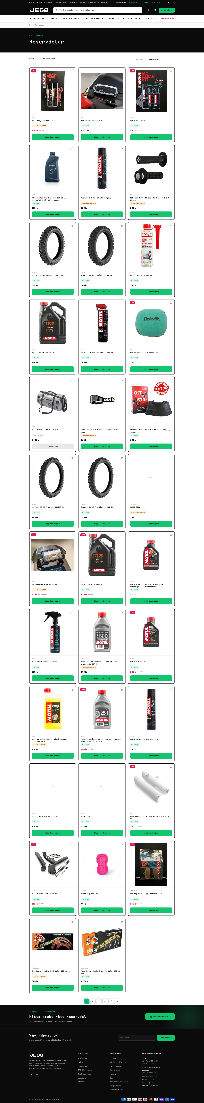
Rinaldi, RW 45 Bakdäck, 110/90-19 (47, 275)
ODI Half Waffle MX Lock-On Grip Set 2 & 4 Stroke (149, 199)
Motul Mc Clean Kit (138, 121)
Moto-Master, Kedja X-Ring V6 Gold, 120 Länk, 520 (101, 972)
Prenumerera (165, 1038)
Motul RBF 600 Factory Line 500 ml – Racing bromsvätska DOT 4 (101, 663)
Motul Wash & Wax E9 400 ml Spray (96, 198)
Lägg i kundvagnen (52, 137)
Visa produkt (53, 446)
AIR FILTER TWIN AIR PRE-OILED (144, 352)
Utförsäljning (167, 19)
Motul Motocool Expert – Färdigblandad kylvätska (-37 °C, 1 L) (49, 740)
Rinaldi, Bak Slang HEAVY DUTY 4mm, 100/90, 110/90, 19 (150, 431)
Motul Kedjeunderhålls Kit (43, 121)
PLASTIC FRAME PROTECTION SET (45, 894)
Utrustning (82, 1078)
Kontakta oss (73, 2)
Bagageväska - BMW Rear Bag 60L (46, 430)
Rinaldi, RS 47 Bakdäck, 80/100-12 (96, 275)
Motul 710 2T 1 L (137, 662)
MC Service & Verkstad (45, 2)
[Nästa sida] (117, 1001)
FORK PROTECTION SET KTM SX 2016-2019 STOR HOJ (149, 817)
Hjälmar (53, 19)
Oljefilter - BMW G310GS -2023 (45, 816)
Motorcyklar (37, 19)
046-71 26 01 (121, 2)
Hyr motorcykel (61, 2)
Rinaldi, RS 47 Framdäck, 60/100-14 (97, 507)
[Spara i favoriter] (72, 71)
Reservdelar (39, 25)
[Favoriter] (154, 10)
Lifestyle (150, 19)
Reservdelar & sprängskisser (98, 2)
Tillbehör (113, 19)
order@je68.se (132, 2)
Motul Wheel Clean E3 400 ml (44, 662)
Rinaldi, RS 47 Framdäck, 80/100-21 (48, 507)
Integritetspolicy (116, 1086)
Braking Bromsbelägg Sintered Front (146, 894)
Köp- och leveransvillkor (119, 1082)
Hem (30, 25)
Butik (112, 1078)
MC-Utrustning (71, 19)
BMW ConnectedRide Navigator (44, 584)
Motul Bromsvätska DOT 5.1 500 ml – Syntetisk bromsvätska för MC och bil (101, 740)
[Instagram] (173, 2)
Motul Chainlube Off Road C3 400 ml (97, 352)
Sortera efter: (140, 60)
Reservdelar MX (131, 19)
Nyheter (83, 2)
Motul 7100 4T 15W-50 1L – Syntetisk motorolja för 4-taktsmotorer (146, 585)
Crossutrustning (93, 19)
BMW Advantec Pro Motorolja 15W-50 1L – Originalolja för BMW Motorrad (50, 199)
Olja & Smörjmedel (84, 1074)
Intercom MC (82, 1066)
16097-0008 (135, 507)
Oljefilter (85, 816)
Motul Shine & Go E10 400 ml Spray (145, 739)
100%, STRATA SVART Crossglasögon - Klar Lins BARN (101, 431)
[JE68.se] (39, 10)
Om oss (31, 2)
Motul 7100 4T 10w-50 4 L (43, 352)
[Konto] (148, 10)
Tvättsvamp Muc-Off (89, 894)
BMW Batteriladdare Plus (92, 121)
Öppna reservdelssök (158, 1017)
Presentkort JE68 (116, 1090)
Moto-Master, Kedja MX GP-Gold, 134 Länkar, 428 (51, 972)
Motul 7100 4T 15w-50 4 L (92, 584)
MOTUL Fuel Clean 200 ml (141, 275)
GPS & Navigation (85, 1070)
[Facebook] (168, 2)
